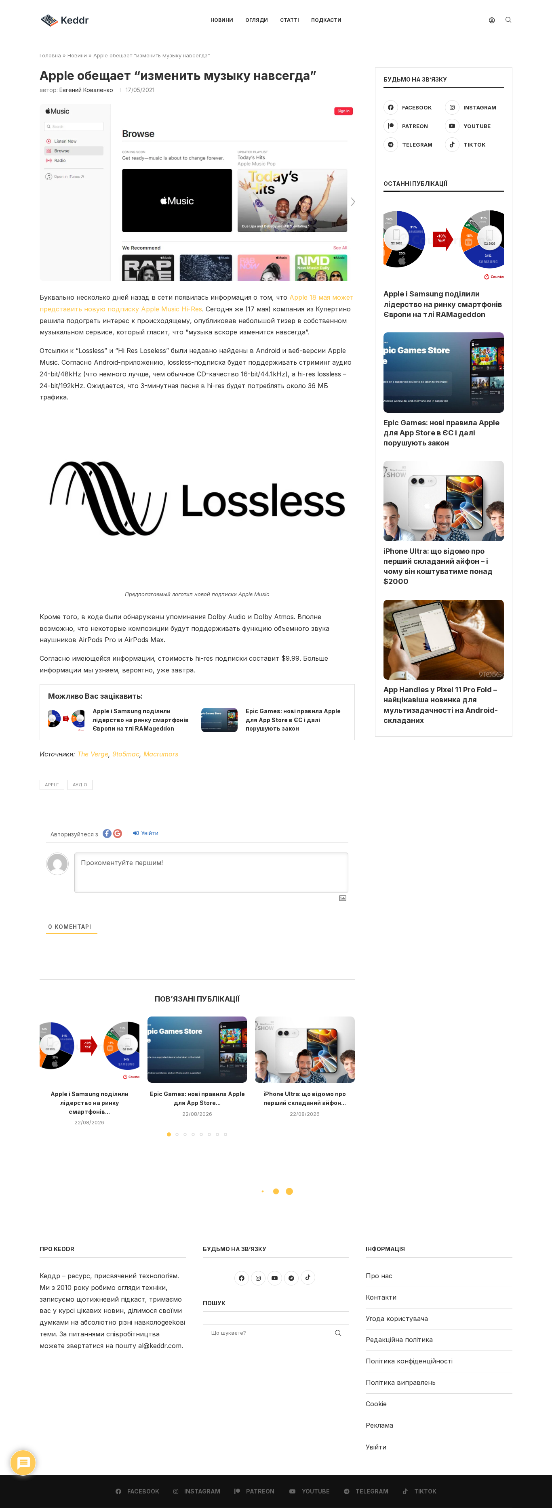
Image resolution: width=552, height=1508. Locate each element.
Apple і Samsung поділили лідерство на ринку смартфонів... (90, 1102)
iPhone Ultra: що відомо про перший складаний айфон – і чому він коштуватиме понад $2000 (438, 566)
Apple (52, 785)
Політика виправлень (401, 1382)
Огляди (256, 20)
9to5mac (125, 754)
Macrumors (160, 754)
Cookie (376, 1404)
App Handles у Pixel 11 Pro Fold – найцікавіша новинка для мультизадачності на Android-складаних (440, 705)
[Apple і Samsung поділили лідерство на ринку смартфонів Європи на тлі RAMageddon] (66, 720)
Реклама (379, 1425)
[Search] (508, 20)
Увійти (148, 833)
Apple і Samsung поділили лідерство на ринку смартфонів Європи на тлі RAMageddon (141, 720)
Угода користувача (397, 1319)
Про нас (379, 1276)
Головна (50, 55)
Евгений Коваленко (86, 89)
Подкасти (326, 20)
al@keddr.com (159, 1346)
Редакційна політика (399, 1340)
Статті (289, 20)
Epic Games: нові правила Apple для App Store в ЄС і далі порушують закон (293, 720)
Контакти (381, 1297)
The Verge (92, 754)
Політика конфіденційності (409, 1361)
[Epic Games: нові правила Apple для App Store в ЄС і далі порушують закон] (219, 720)
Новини (222, 20)
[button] (50, 1076)
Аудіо (80, 785)
